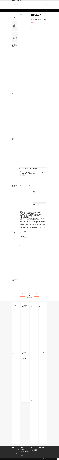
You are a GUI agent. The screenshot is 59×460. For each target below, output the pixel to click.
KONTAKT (38, 7)
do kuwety (16, 23)
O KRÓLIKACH (31, 7)
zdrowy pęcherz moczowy (15, 40)
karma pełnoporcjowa (14, 26)
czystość (16, 22)
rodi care (17, 34)
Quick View (22, 292)
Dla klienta (35, 450)
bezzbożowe (14, 22)
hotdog (13, 25)
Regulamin (31, 448)
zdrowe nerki (14, 39)
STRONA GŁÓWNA (22, 7)
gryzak (15, 24)
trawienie (13, 36)
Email (34, 204)
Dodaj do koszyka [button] (29, 297)
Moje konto (19, 0)
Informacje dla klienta (15, 0)
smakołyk (34, 25)
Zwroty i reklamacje (35, 449)
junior (14, 25)
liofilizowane (14, 28)
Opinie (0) (31, 168)
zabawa (13, 37)
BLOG (28, 7)
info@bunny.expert (42, 449)
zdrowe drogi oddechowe (15, 38)
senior (13, 35)
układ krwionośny (16, 36)
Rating (34, 191)
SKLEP (25, 7)
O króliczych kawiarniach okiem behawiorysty (24, 449)
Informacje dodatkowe (25, 168)
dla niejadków (14, 23)
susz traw (17, 35)
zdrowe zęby (16, 39)
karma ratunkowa (14, 27)
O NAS (35, 7)
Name (34, 201)
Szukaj (18, 4)
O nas (35, 451)
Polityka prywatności (31, 450)
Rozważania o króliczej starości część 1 (25, 454)
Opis (20, 168)
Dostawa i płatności (36, 168)
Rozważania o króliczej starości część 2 (25, 452)
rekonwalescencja (14, 34)
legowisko (17, 27)
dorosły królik (14, 24)
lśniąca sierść (16, 28)
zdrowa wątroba (16, 37)
